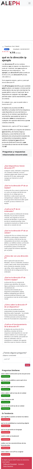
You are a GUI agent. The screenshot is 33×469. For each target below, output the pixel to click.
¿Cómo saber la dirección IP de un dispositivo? (15, 306)
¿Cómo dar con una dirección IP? (16, 257)
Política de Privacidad (10, 464)
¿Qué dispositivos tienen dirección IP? (14, 167)
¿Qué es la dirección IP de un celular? (16, 231)
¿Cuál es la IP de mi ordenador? (12, 210)
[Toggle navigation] (29, 3)
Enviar (27, 365)
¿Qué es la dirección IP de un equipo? (16, 186)
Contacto (21, 464)
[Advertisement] (16, 23)
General (7, 49)
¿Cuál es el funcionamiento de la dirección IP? (15, 325)
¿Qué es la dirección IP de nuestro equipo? (14, 278)
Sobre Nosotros (8, 466)
